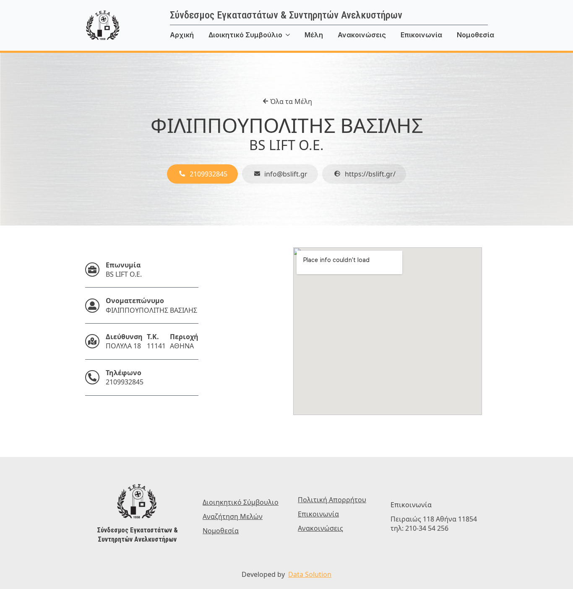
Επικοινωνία (421, 35)
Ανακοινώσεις (362, 35)
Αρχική (182, 35)
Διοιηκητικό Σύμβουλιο (241, 502)
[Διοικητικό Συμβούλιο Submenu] (293, 34)
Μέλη (314, 35)
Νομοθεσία (475, 35)
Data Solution (309, 574)
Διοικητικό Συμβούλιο (245, 35)
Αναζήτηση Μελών (233, 516)
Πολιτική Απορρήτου (332, 499)
